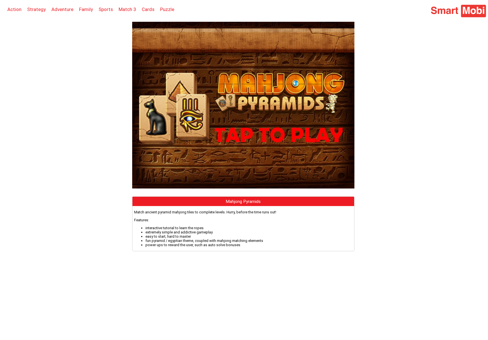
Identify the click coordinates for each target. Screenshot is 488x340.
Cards (148, 9)
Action (14, 9)
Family (86, 9)
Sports (106, 9)
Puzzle (167, 9)
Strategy (36, 9)
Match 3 (127, 9)
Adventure (62, 9)
